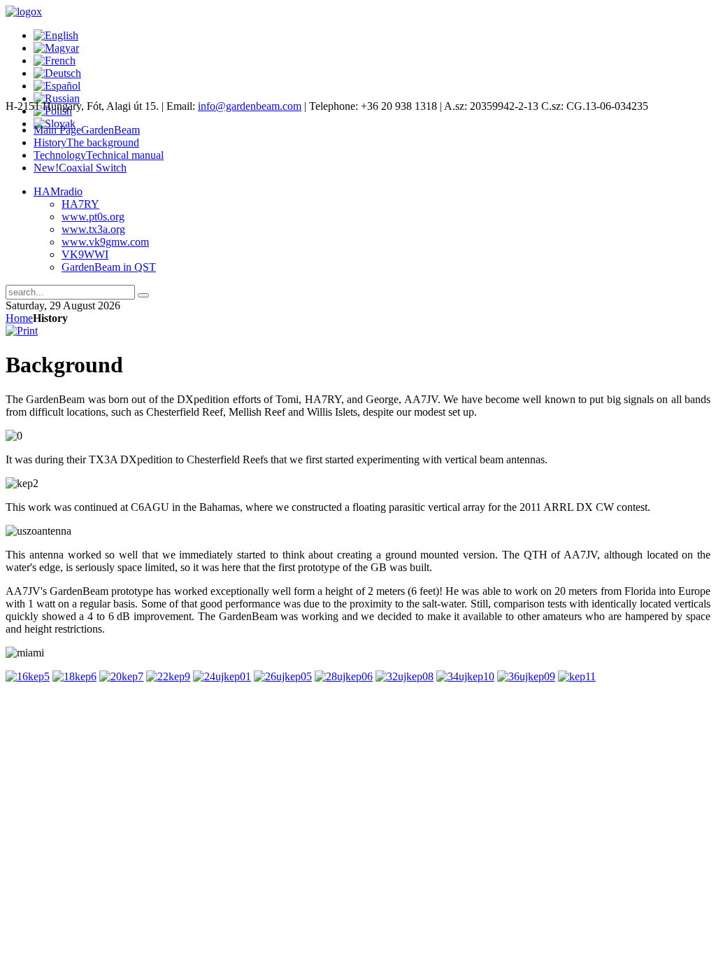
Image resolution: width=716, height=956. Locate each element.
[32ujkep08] (404, 676)
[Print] (22, 331)
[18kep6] (74, 676)
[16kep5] (28, 676)
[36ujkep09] (526, 676)
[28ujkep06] (344, 676)
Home (19, 318)
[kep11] (577, 676)
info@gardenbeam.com (249, 106)
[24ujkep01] (222, 676)
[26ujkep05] (283, 676)
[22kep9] (168, 676)
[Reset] (143, 295)
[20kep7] (121, 676)
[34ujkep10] (465, 676)
